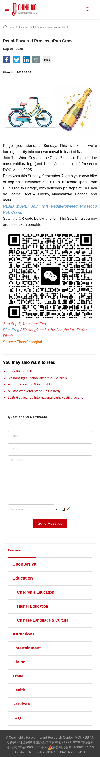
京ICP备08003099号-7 (30, 747)
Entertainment (27, 648)
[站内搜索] (87, 9)
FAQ (17, 718)
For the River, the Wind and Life (31, 384)
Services (21, 704)
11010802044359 (81, 747)
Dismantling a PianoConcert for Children (37, 378)
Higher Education (32, 606)
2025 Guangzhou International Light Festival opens (45, 397)
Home (12, 27)
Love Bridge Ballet (21, 371)
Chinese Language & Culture (42, 620)
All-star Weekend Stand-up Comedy (34, 391)
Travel (19, 676)
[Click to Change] (63, 507)
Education (23, 578)
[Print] (36, 59)
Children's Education (35, 592)
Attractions (24, 634)
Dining (19, 662)
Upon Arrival (25, 564)
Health (19, 690)
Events (23, 27)
